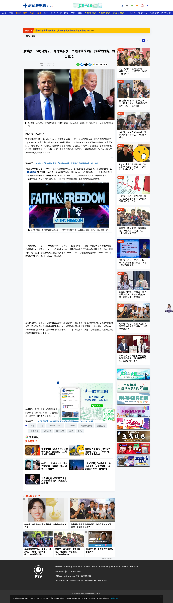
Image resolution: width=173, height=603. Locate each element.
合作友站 (154, 12)
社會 (59, 12)
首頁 (4, 12)
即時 (11, 12)
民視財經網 (105, 12)
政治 (52, 12)
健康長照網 (119, 12)
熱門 (46, 12)
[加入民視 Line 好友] (86, 402)
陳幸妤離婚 (22, 12)
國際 (80, 12)
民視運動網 (90, 12)
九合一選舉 (36, 12)
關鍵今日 (143, 12)
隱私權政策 (114, 598)
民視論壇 (166, 12)
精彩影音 (131, 12)
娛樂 (66, 12)
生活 (73, 12)
